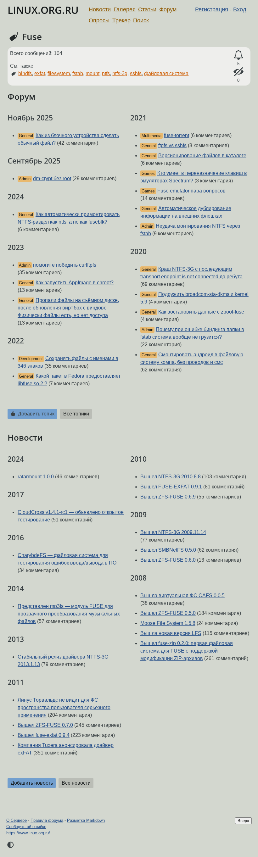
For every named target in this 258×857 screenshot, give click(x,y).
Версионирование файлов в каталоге (202, 155)
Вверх (243, 820)
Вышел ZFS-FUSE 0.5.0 (168, 613)
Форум (168, 9)
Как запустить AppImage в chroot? (75, 282)
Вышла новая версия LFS (170, 633)
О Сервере (16, 820)
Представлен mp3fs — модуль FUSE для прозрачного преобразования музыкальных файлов (69, 614)
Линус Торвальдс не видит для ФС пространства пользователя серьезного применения (64, 707)
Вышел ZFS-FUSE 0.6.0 (168, 560)
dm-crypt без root (52, 178)
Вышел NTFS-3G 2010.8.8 (170, 476)
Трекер (121, 20)
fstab (77, 73)
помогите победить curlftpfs (64, 265)
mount (92, 73)
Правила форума (47, 820)
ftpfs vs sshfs (172, 145)
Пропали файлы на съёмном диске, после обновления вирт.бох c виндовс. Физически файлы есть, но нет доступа (68, 308)
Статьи (147, 9)
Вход (239, 9)
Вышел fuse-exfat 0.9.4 (44, 735)
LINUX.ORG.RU (43, 10)
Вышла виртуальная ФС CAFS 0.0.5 (182, 595)
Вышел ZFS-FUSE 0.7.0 (45, 725)
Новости (100, 9)
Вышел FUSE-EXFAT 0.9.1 (171, 486)
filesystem (59, 73)
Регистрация (211, 9)
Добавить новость (32, 783)
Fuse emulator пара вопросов (191, 190)
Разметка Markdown (86, 820)
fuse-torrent (176, 135)
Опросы (99, 20)
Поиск (141, 20)
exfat (39, 73)
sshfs (136, 73)
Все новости (76, 783)
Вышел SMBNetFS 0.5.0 (168, 550)
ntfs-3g (119, 73)
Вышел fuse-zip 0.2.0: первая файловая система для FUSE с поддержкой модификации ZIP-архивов (186, 651)
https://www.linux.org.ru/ (28, 833)
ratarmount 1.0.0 (36, 476)
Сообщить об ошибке (26, 826)
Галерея (125, 9)
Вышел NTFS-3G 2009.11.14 (173, 532)
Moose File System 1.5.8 (167, 623)
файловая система (166, 73)
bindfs (25, 73)
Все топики (76, 413)
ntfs (106, 73)
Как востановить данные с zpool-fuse (201, 311)
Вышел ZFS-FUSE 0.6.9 (168, 496)
